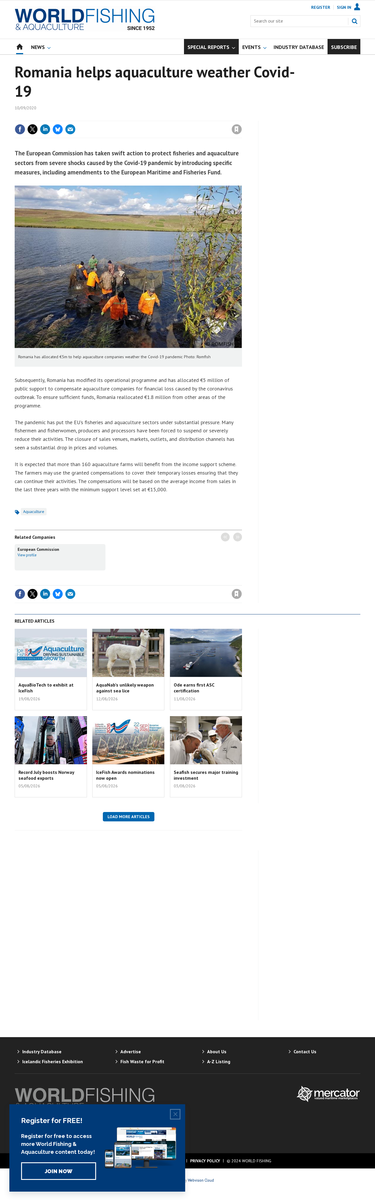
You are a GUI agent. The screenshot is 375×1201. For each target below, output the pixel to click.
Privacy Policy (205, 1160)
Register (320, 7)
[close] (241, 117)
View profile (27, 555)
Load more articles (129, 816)
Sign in (168, 117)
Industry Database (42, 1051)
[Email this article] (70, 129)
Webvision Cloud (201, 1180)
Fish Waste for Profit (142, 1061)
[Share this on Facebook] (20, 129)
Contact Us (305, 1051)
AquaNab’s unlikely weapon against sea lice (125, 688)
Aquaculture (33, 511)
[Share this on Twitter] (32, 129)
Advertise (130, 1051)
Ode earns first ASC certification (194, 688)
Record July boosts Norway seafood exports (46, 775)
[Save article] (236, 129)
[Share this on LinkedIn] (45, 129)
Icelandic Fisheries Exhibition (52, 1061)
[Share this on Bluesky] (57, 129)
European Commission (38, 549)
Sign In (344, 7)
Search (354, 21)
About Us (216, 1051)
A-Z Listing (218, 1061)
